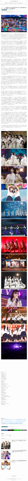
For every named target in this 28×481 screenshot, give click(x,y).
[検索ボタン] (27, 1)
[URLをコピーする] (24, 430)
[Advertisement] (14, 365)
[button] (4, 430)
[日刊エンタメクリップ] (14, 1)
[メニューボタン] (1, 1)
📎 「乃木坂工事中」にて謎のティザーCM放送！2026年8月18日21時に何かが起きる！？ (12, 423)
